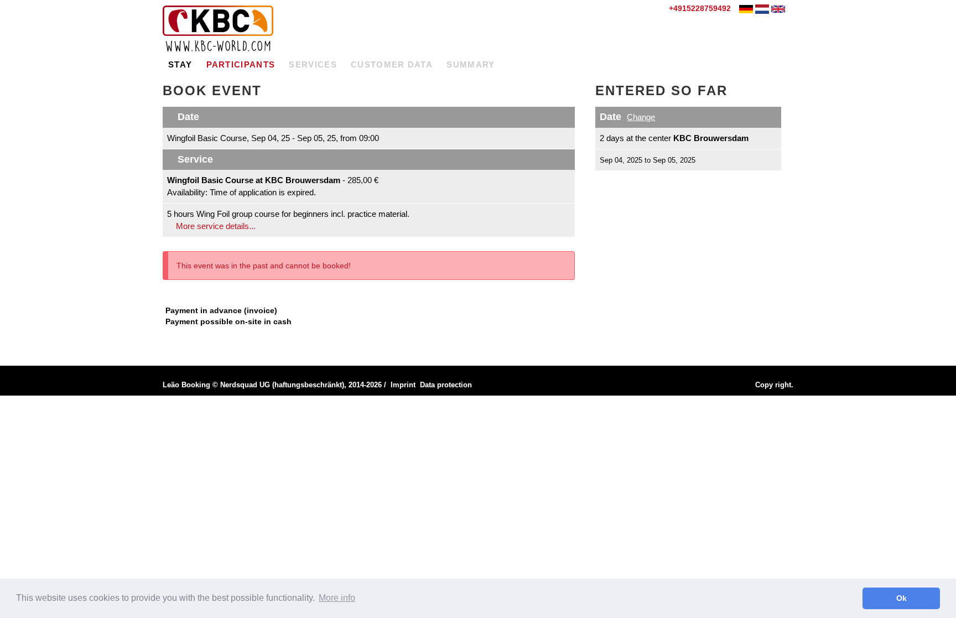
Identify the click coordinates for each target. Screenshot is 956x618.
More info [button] (337, 598)
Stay (180, 64)
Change (641, 117)
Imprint (403, 385)
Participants (241, 64)
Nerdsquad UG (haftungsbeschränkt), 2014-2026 (301, 385)
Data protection (446, 385)
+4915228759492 (699, 8)
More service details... (215, 226)
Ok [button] (901, 598)
